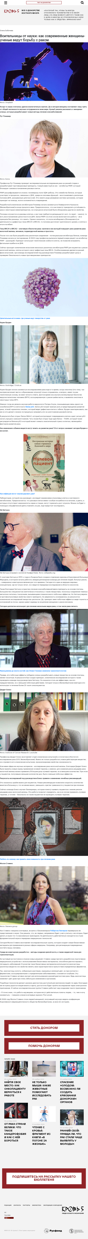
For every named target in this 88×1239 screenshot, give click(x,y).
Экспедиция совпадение (52, 1205)
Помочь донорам (44, 1046)
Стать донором (44, 1028)
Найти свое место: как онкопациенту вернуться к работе (15, 1089)
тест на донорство (44, 2)
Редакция (7, 1205)
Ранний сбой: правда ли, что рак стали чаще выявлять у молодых (71, 1137)
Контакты (17, 1205)
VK (5, 1212)
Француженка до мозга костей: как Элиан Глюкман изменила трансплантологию (33, 670)
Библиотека (36, 1205)
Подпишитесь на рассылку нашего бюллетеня (44, 1178)
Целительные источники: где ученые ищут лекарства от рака (25, 318)
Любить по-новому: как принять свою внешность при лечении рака (27, 858)
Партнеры (26, 1205)
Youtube (7, 1215)
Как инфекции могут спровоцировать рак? (17, 493)
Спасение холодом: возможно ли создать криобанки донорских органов (70, 1092)
